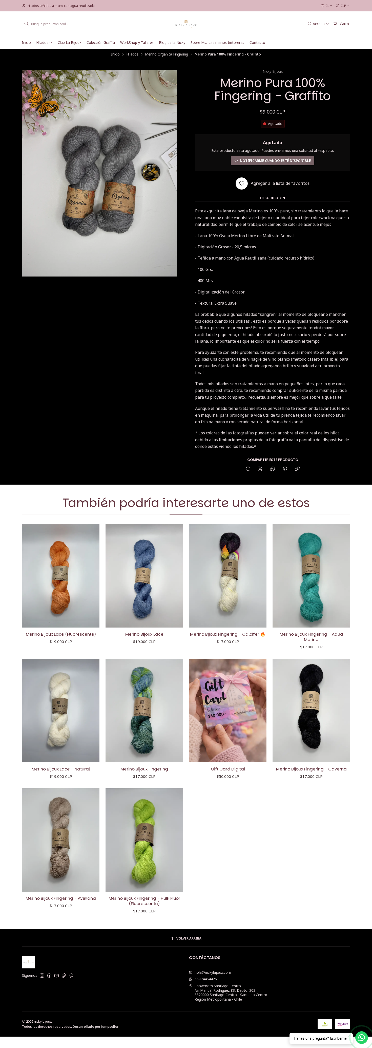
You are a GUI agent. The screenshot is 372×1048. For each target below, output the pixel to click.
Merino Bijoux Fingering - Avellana (61, 898)
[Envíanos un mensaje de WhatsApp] (361, 1037)
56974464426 (206, 979)
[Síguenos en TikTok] (63, 975)
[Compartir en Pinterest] (285, 469)
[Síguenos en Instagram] (42, 975)
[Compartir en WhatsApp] (272, 469)
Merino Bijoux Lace (144, 634)
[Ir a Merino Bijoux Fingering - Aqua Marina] (311, 576)
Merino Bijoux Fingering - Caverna (311, 769)
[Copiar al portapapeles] (297, 469)
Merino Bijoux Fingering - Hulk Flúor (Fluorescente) (144, 901)
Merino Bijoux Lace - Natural (61, 769)
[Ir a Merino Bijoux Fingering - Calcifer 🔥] (227, 576)
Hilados (132, 54)
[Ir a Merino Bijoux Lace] (144, 576)
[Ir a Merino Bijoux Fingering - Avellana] (60, 840)
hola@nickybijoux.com (213, 972)
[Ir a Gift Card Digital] (227, 710)
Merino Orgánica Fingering (166, 54)
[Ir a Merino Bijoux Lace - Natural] (60, 710)
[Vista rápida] (90, 576)
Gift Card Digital (228, 769)
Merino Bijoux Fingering (144, 769)
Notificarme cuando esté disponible (275, 160)
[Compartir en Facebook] (248, 469)
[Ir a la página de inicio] (186, 23)
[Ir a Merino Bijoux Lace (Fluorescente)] (60, 576)
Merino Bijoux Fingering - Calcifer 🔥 (227, 634)
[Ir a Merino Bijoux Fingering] (144, 710)
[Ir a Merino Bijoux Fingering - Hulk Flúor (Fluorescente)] (144, 840)
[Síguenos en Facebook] (49, 975)
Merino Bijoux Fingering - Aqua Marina (311, 636)
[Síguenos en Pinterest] (71, 975)
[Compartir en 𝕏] (260, 469)
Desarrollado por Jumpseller (96, 1026)
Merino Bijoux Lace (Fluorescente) (61, 634)
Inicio (115, 54)
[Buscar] (26, 24)
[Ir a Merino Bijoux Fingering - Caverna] (311, 710)
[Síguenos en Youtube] (56, 975)
